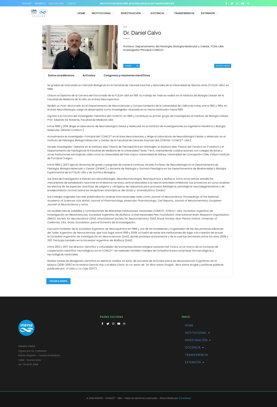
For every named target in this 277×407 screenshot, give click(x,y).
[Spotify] (248, 3)
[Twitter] (231, 3)
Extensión (193, 362)
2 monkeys (185, 398)
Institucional (196, 333)
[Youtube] (242, 3)
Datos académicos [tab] (61, 75)
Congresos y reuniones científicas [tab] (127, 75)
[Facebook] (226, 3)
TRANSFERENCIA (196, 355)
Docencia (193, 347)
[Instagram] (237, 3)
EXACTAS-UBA (56, 3)
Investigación (196, 340)
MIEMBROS (40, 3)
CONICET (71, 3)
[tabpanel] (138, 178)
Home (189, 325)
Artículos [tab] (89, 75)
